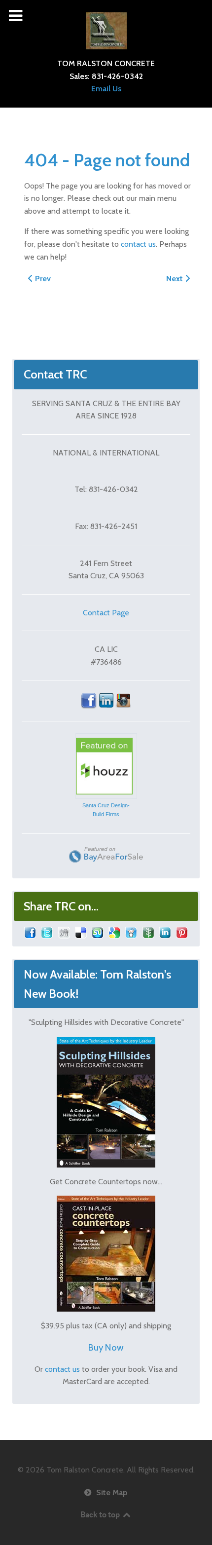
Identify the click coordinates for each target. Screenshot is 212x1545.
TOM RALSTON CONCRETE (106, 63)
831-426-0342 (117, 76)
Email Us (106, 88)
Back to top (100, 1514)
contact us (138, 244)
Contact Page (106, 612)
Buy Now (106, 1347)
